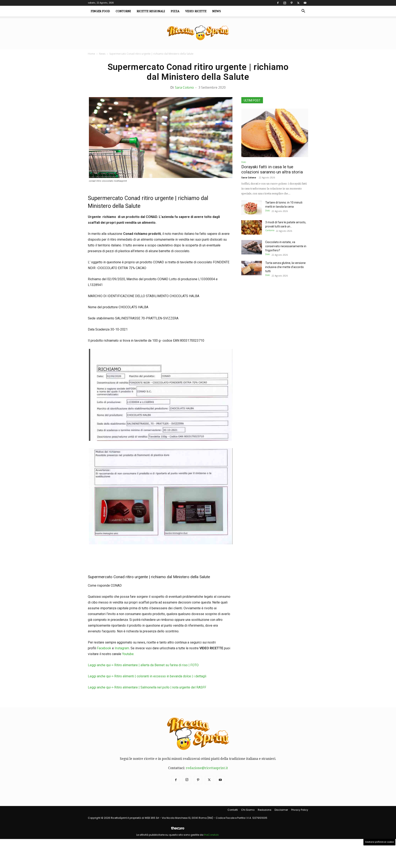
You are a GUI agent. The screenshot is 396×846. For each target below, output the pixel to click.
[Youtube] (305, 3)
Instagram (122, 648)
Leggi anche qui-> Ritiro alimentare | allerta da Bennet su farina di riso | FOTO (143, 665)
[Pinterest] (291, 3)
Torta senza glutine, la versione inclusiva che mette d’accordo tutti (285, 267)
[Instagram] (285, 3)
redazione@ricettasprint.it (207, 768)
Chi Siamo (248, 810)
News (216, 11)
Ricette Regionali (151, 11)
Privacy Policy (299, 810)
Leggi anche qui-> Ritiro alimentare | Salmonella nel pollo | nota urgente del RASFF (147, 687)
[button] (303, 11)
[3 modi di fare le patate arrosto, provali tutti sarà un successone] (251, 227)
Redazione (264, 810)
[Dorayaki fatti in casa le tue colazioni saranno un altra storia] (274, 133)
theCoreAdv (211, 835)
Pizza (175, 11)
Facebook (104, 648)
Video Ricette (195, 11)
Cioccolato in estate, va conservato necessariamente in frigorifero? (285, 246)
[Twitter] (298, 3)
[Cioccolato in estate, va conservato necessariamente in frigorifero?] (251, 247)
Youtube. (128, 654)
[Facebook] (278, 3)
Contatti (232, 810)
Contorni (123, 11)
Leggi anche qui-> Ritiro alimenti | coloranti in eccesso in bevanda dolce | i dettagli (147, 676)
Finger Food (100, 11)
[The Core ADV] (177, 830)
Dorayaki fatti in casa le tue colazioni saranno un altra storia (272, 169)
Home (91, 53)
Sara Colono (184, 87)
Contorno (269, 230)
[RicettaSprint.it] (198, 33)
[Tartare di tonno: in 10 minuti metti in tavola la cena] (251, 207)
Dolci (243, 162)
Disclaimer (281, 810)
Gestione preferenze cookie (379, 842)
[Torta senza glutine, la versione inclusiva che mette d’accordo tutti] (251, 268)
